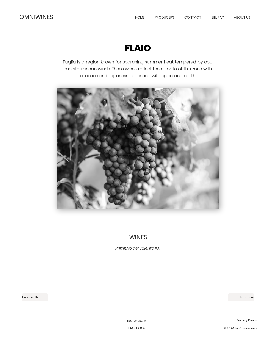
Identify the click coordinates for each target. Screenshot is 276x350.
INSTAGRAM (136, 320)
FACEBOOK (137, 328)
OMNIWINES (36, 17)
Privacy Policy (247, 320)
